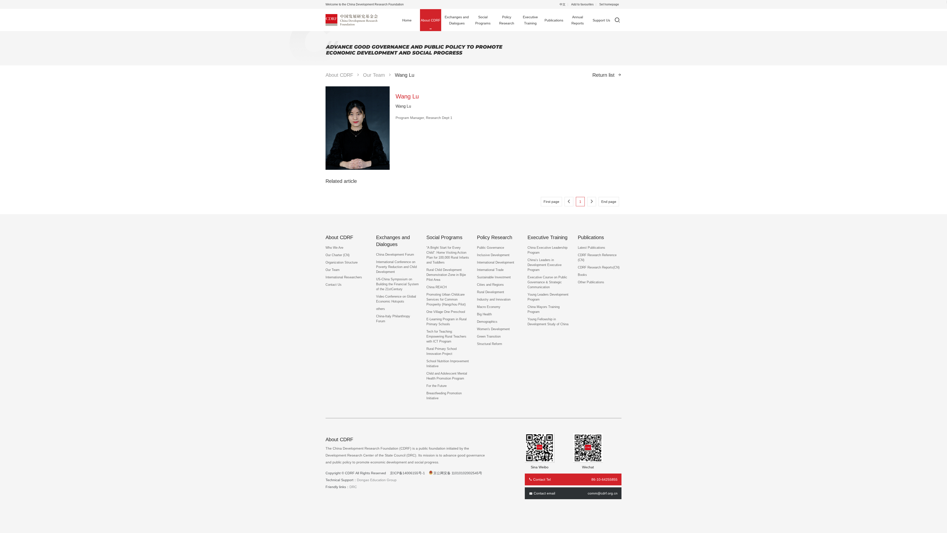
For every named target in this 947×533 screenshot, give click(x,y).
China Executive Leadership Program (547, 250)
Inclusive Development (493, 255)
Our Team (374, 75)
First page (551, 202)
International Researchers (344, 277)
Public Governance (490, 247)
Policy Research (506, 20)
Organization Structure (342, 262)
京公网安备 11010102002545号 (457, 473)
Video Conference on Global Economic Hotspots (396, 299)
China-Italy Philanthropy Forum (393, 318)
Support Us (601, 20)
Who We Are (334, 247)
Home (407, 20)
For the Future (436, 386)
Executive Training (530, 20)
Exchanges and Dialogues (457, 20)
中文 (562, 4)
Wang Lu (404, 75)
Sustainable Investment (494, 277)
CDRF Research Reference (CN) (597, 257)
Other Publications (591, 282)
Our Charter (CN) (337, 255)
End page (608, 202)
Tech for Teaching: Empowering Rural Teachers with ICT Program (446, 336)
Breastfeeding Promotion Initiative (444, 395)
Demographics (487, 322)
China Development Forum (395, 254)
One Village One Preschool (445, 312)
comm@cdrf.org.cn (603, 493)
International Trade (490, 270)
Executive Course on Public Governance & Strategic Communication (547, 282)
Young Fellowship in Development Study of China (548, 321)
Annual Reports (577, 20)
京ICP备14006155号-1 (407, 473)
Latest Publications (591, 247)
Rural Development (490, 292)
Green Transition (489, 336)
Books (582, 275)
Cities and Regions (490, 284)
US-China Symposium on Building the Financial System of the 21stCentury (397, 284)
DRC (353, 487)
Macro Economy (488, 307)
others (380, 309)
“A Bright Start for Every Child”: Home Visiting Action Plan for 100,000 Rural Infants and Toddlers (447, 255)
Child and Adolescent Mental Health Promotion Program (446, 376)
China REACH (436, 287)
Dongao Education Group (377, 480)
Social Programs (483, 20)
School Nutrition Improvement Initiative (447, 363)
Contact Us (334, 284)
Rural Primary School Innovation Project (441, 351)
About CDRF (430, 20)
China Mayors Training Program (544, 309)
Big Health (484, 314)
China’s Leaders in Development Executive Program (545, 265)
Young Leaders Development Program (548, 297)
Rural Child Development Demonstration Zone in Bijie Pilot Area (446, 275)
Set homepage (609, 4)
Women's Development (493, 329)
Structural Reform (489, 344)
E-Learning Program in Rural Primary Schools (446, 321)
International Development (495, 262)
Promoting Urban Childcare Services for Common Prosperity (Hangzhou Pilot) (446, 299)
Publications (554, 20)
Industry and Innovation (493, 299)
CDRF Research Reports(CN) (598, 267)
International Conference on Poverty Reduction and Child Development (396, 267)
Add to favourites (582, 4)
